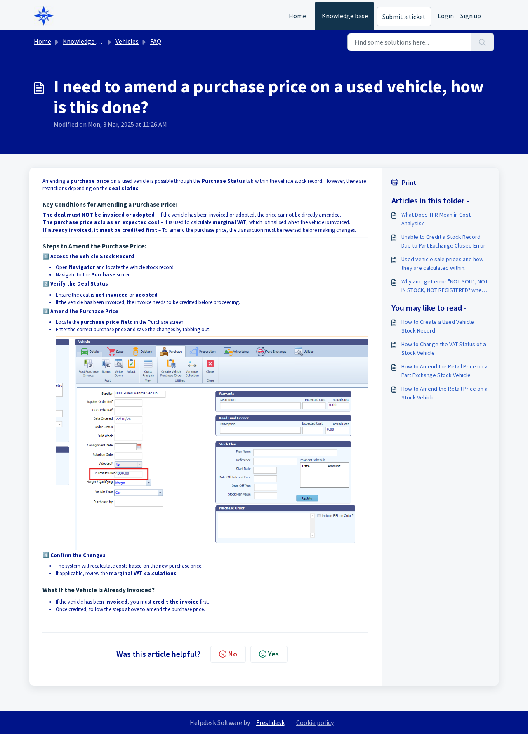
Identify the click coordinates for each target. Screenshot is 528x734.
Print (408, 182)
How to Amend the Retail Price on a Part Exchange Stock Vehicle (444, 371)
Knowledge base (345, 16)
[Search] (482, 42)
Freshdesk (270, 722)
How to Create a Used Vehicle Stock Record (437, 326)
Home (297, 16)
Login (446, 16)
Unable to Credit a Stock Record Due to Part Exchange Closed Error (443, 241)
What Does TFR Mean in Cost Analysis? (436, 219)
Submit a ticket (404, 16)
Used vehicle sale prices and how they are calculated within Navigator (442, 263)
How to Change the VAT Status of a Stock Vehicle (443, 348)
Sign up (470, 16)
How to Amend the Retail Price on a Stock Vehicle (444, 393)
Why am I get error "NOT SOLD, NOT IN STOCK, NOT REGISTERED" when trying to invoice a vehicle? (444, 286)
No (232, 653)
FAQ (155, 41)
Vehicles (127, 41)
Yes (273, 653)
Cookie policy (315, 722)
